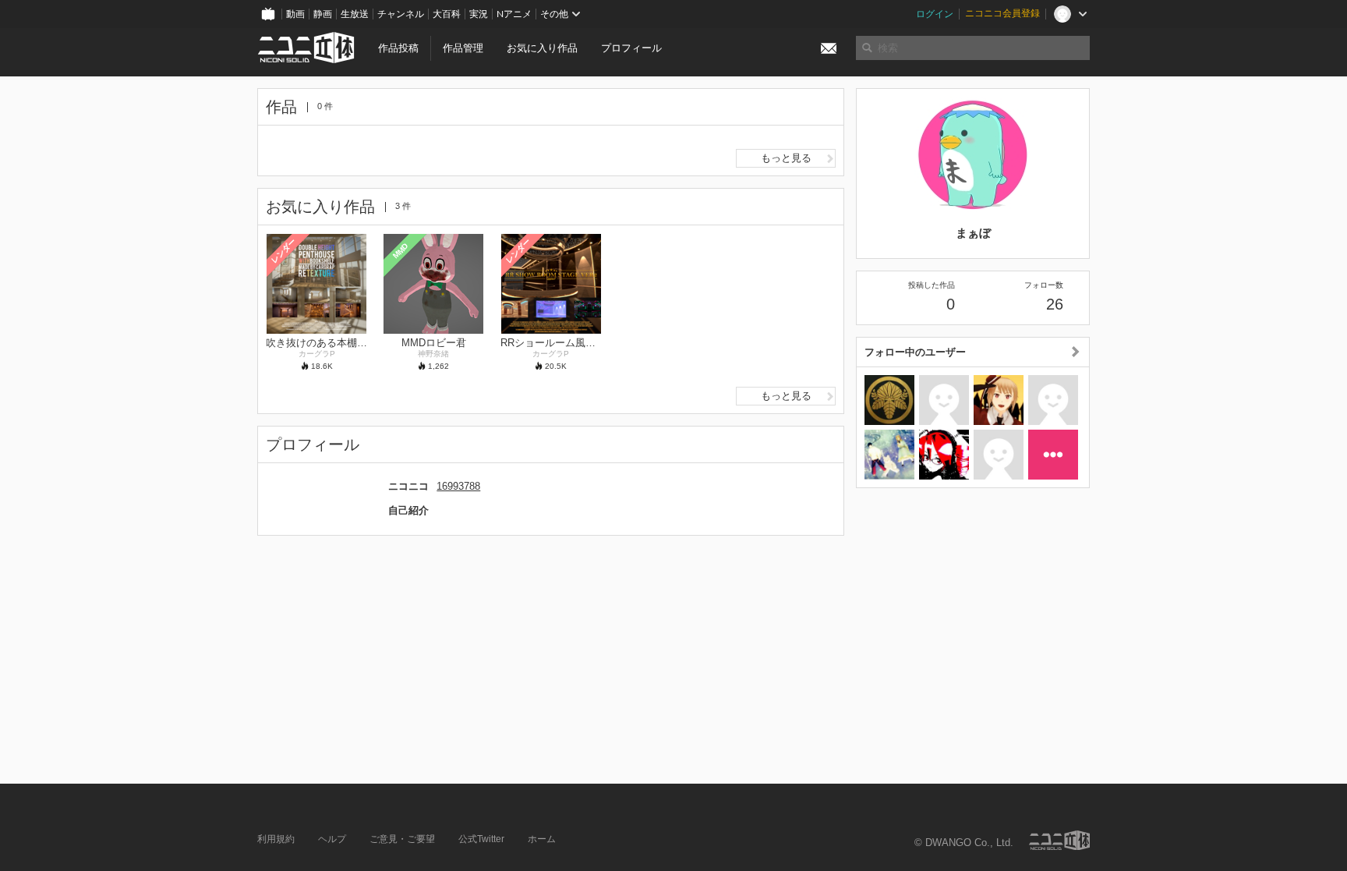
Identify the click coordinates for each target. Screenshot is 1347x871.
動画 (295, 14)
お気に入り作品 (542, 48)
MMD (400, 250)
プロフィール (631, 48)
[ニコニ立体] (1059, 840)
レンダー (284, 250)
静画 (322, 14)
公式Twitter (481, 839)
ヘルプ (332, 839)
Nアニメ (514, 14)
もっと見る (786, 158)
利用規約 (276, 839)
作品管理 (463, 48)
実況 (478, 14)
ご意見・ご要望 (402, 839)
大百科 (447, 14)
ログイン (934, 14)
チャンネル (400, 14)
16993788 (458, 486)
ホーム (542, 839)
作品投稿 (398, 48)
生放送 (355, 14)
